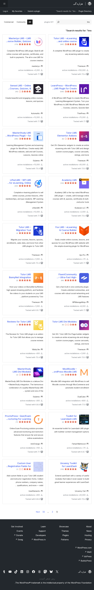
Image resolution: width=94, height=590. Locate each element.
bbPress (87, 556)
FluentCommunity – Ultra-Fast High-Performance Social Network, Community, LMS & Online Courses (65, 276)
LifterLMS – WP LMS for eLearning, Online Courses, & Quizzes (20, 181)
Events (20, 531)
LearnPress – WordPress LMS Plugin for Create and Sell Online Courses (64, 87)
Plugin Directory (85, 11)
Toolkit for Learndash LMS (69, 417)
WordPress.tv (38, 539)
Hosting (88, 535)
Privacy (88, 539)
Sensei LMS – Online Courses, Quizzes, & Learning (20, 87)
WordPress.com (83, 547)
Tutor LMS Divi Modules (64, 321)
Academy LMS (69, 180)
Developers (41, 535)
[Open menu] (4, 3)
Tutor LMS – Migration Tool (23, 228)
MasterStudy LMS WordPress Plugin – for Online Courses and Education (19, 134)
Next (38, 512)
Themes (65, 531)
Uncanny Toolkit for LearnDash (68, 464)
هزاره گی (82, 572)
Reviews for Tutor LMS (19, 321)
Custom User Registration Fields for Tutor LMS (19, 465)
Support (42, 531)
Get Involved (17, 526)
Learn (43, 526)
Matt (88, 552)
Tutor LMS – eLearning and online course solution (65, 40)
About (89, 526)
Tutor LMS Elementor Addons (67, 134)
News (89, 531)
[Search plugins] (58, 22)
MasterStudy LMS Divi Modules (22, 370)
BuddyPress (85, 560)
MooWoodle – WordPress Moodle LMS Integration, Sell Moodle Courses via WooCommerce (64, 370)
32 (43, 512)
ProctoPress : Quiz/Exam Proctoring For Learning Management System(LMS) (18, 417)
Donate (18, 535)
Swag (19, 539)
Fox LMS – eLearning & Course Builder (66, 228)
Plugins (65, 535)
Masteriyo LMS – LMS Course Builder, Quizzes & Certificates (18, 40)
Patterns (65, 539)
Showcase (64, 526)
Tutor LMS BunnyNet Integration (20, 276)
